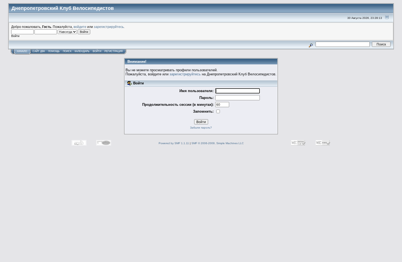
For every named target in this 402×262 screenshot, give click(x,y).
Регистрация (113, 51)
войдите (80, 27)
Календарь (82, 51)
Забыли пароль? (201, 127)
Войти (97, 51)
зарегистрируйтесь (109, 27)
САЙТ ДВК (39, 51)
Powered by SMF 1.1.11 (174, 143)
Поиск (67, 51)
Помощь (54, 51)
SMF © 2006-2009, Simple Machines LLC (217, 143)
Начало (22, 51)
